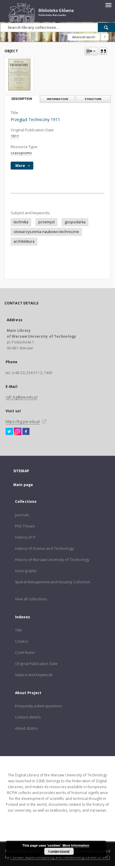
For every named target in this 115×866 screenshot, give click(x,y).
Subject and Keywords (33, 674)
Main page (23, 484)
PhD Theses (25, 526)
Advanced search (83, 37)
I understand (58, 851)
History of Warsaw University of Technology (52, 559)
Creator (21, 641)
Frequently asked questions (38, 705)
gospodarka (75, 222)
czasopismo (21, 152)
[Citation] (103, 51)
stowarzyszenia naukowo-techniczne (46, 231)
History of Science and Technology (44, 548)
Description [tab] (22, 99)
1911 (15, 136)
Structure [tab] (93, 99)
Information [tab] (57, 99)
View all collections (31, 599)
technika (21, 222)
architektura (24, 241)
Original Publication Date (36, 663)
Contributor (25, 652)
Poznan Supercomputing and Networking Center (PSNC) (60, 857)
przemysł (46, 222)
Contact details (28, 717)
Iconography (26, 570)
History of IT (25, 537)
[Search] (106, 27)
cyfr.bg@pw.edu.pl (21, 397)
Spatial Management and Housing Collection (52, 581)
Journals (22, 514)
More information (76, 845)
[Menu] (108, 4)
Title (18, 630)
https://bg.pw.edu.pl (23, 421)
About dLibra (26, 728)
